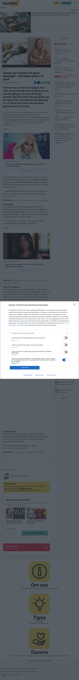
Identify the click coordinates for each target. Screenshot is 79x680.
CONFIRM (24, 367)
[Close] (75, 305)
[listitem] (39, 333)
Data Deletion (27, 375)
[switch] (65, 337)
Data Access (39, 375)
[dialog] (39, 340)
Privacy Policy (51, 375)
